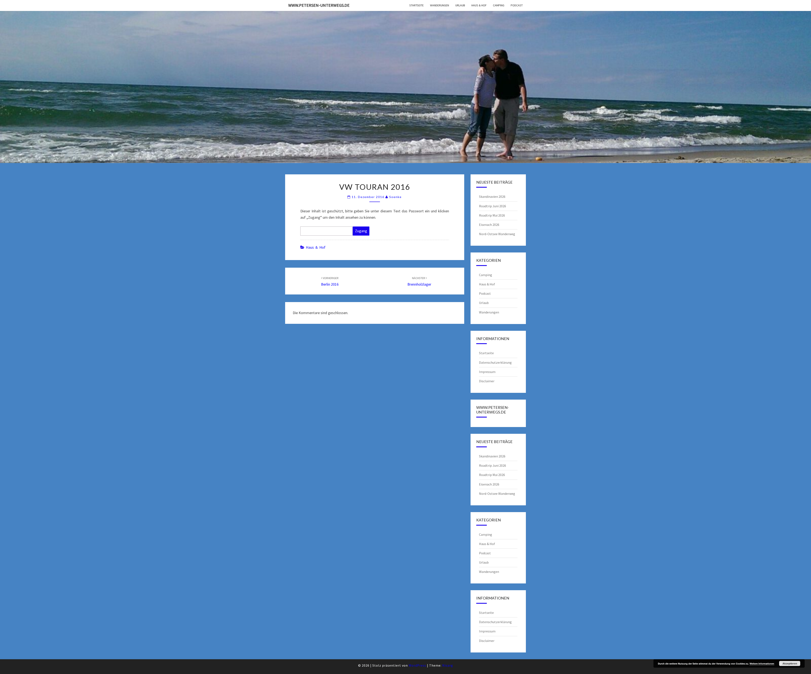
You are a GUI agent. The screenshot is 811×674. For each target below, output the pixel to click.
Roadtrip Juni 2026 (492, 206)
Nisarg (447, 665)
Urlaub (460, 5)
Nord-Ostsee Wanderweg (497, 234)
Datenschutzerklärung (495, 362)
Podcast (517, 5)
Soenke (395, 197)
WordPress (417, 665)
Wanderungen (439, 5)
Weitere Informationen (762, 663)
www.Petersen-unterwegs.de (319, 5)
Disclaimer (486, 381)
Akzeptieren (789, 663)
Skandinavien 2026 (492, 196)
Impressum (487, 372)
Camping (498, 5)
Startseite (416, 5)
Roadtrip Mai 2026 (492, 215)
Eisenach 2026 (489, 224)
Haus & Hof (479, 5)
